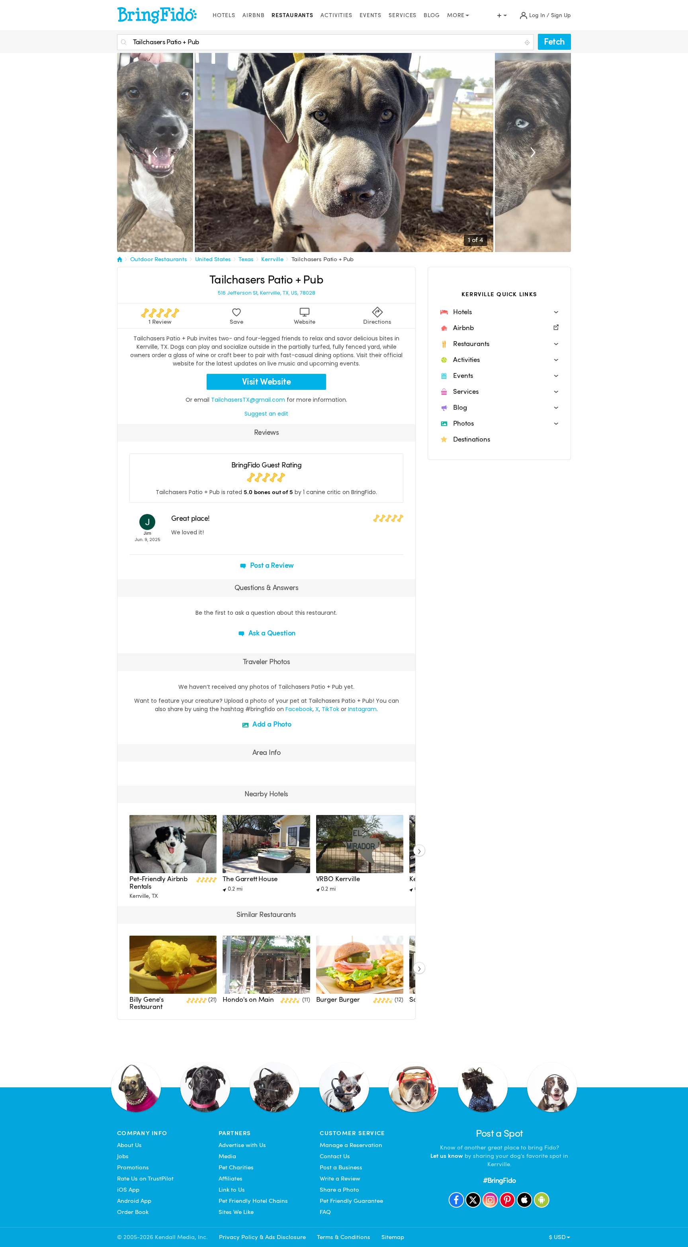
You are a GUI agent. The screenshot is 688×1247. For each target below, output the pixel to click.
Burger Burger (338, 999)
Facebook (299, 709)
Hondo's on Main (248, 999)
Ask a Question (271, 632)
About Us (129, 1145)
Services (402, 15)
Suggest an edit (266, 414)
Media (227, 1156)
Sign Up (561, 15)
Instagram (362, 709)
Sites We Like (236, 1212)
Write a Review (340, 1178)
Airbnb (253, 15)
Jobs (123, 1156)
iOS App (128, 1190)
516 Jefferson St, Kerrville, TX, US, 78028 (266, 293)
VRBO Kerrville (338, 879)
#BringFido (499, 1180)
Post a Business (341, 1167)
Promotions (133, 1167)
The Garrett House (250, 879)
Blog (432, 15)
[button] (499, 312)
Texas (245, 259)
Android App (134, 1201)
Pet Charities (236, 1167)
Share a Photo (339, 1190)
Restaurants (292, 15)
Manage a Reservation (351, 1145)
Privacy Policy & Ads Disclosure (262, 1237)
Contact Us (335, 1156)
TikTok (330, 709)
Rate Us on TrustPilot (145, 1178)
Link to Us (232, 1190)
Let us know (446, 1156)
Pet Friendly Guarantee (351, 1201)
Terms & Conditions (343, 1237)
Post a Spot (499, 1133)
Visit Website (266, 381)
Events (370, 15)
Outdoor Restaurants (158, 259)
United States (213, 259)
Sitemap (392, 1237)
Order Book (133, 1212)
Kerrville (272, 259)
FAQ (325, 1212)
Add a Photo (271, 724)
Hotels (224, 15)
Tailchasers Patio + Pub (322, 259)
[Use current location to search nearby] (528, 42)
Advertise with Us (242, 1145)
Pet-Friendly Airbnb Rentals (158, 882)
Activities (336, 15)
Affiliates (230, 1178)
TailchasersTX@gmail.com (248, 400)
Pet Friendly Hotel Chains (253, 1201)
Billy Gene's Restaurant (146, 1003)
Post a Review (271, 565)
